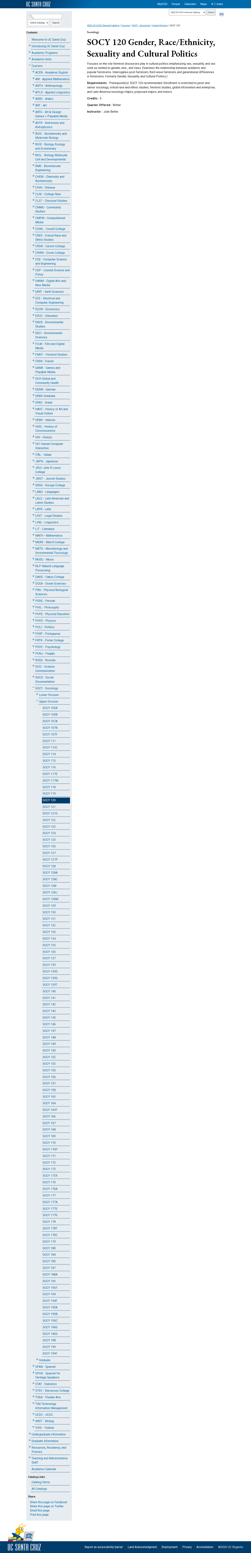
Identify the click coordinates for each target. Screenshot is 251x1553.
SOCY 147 (49, 1031)
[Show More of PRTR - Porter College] (33, 640)
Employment (170, 1547)
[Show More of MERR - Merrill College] (33, 541)
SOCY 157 (49, 1083)
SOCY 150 (49, 1050)
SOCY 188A (50, 1274)
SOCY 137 (49, 958)
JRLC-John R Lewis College (48, 470)
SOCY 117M (50, 780)
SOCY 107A (50, 721)
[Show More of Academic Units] (29, 58)
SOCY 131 (49, 918)
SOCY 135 (49, 945)
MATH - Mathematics (48, 535)
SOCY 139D (50, 971)
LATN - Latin (43, 509)
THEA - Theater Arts (48, 1397)
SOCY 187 (49, 1268)
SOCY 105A (50, 708)
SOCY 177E (50, 1208)
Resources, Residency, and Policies (49, 1450)
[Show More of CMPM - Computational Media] (33, 217)
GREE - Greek (43, 402)
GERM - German (45, 389)
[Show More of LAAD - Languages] (33, 491)
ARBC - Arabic (44, 99)
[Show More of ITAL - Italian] (33, 454)
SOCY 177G (50, 1215)
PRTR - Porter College (49, 640)
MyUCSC (162, 4)
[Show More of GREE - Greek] (33, 402)
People (176, 4)
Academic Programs (45, 53)
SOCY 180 (49, 1248)
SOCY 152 (49, 1057)
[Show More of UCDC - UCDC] (33, 1414)
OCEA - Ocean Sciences (50, 583)
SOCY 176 (49, 1182)
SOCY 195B (50, 1314)
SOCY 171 (49, 1156)
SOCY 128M (50, 899)
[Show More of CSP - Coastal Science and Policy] (33, 269)
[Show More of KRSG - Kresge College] (33, 484)
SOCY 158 (49, 1090)
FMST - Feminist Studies (51, 354)
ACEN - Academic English (51, 72)
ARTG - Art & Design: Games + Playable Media (51, 114)
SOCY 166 (49, 1116)
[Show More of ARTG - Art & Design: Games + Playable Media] (33, 111)
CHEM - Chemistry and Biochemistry (49, 179)
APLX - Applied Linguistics (52, 92)
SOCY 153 (49, 1063)
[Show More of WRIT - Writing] (33, 1420)
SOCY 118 (49, 787)
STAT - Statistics (46, 1384)
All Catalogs (39, 1489)
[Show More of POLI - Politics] (33, 626)
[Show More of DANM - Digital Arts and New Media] (33, 280)
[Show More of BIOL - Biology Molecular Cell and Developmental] (33, 154)
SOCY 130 (49, 912)
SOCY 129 (49, 905)
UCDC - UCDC (44, 1414)
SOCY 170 (49, 1142)
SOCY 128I (50, 886)
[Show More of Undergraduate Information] (29, 1434)
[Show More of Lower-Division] (37, 694)
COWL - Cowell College (50, 229)
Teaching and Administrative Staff (50, 1460)
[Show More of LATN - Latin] (33, 508)
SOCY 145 (49, 1017)
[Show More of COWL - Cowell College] (33, 228)
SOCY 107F (50, 734)
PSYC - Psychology (47, 647)
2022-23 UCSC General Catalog (103, 25)
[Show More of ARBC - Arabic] (33, 98)
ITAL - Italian (43, 454)
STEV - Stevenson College (52, 1390)
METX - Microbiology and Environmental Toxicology (51, 551)
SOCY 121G (50, 813)
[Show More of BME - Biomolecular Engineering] (33, 165)
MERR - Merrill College (50, 542)
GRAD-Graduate (45, 396)
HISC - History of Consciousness (46, 429)
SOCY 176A (50, 1189)
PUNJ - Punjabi (45, 653)
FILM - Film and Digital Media (49, 346)
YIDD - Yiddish (44, 1428)
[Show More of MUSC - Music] (33, 559)
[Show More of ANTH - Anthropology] (33, 85)
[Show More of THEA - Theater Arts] (33, 1396)
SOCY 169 (49, 1136)
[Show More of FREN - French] (33, 360)
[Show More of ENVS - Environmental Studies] (33, 321)
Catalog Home (41, 1482)
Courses (37, 66)
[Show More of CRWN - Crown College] (33, 252)
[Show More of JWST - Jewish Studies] (33, 478)
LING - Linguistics (46, 522)
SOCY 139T (50, 984)
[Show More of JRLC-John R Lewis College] (33, 467)
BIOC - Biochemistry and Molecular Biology (51, 136)
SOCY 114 (49, 754)
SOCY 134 (49, 938)
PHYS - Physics (45, 620)
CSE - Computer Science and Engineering (51, 261)
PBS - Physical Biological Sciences (51, 592)
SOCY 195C (50, 1320)
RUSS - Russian (45, 660)
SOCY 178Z (50, 1235)
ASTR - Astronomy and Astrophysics (49, 125)
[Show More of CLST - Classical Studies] (33, 200)
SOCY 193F (50, 1287)
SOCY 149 (49, 1044)
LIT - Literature (44, 529)
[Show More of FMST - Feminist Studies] (33, 354)
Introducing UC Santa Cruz (48, 46)
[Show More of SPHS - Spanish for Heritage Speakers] (33, 1373)
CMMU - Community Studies (48, 209)
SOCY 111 (49, 741)
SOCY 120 (49, 800)
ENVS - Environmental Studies (49, 324)
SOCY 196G (50, 1327)
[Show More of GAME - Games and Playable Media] (33, 367)
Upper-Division (48, 701)
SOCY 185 (49, 1261)
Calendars (190, 4)
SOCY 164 (49, 1103)
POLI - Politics (44, 627)
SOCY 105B (50, 714)
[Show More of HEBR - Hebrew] (33, 419)
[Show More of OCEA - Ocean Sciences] (33, 583)
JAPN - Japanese (46, 461)
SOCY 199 (49, 1347)
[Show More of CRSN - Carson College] (33, 245)
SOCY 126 (49, 846)
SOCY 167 (49, 1123)
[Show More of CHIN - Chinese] (33, 187)
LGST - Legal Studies (48, 515)
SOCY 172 (49, 1162)
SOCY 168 (49, 1129)
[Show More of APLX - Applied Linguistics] (33, 92)
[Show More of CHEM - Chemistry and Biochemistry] (33, 176)
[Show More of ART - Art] (33, 105)
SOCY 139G (50, 978)
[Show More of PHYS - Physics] (33, 620)
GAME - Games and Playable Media (47, 370)
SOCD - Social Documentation (45, 679)
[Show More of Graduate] (37, 1359)
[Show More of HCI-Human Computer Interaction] (33, 443)
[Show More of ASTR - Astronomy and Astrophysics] (33, 122)
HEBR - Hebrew (45, 420)
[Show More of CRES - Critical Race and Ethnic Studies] (33, 235)
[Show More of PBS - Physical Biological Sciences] (33, 589)
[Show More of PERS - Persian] (33, 600)
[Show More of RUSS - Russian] (33, 659)
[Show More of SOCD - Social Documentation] (33, 677)
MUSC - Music (44, 559)
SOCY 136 (49, 952)
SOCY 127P (50, 859)
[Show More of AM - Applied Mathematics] (33, 78)
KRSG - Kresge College (50, 485)
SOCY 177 (49, 1195)
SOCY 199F (50, 1353)
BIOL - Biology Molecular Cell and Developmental (51, 157)
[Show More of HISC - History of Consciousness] (33, 426)
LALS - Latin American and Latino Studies (52, 500)
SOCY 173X (50, 1175)
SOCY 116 (49, 767)
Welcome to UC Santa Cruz (49, 39)
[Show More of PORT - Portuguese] (33, 633)
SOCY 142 (49, 1004)
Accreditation (204, 1547)
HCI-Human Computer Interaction (49, 446)
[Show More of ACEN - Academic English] (33, 72)
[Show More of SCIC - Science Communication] (33, 666)
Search (56, 23)
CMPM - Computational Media (50, 220)
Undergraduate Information (49, 1434)
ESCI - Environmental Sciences (48, 335)
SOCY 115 (49, 760)
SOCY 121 (49, 807)
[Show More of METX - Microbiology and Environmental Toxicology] (33, 548)
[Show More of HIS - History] (33, 436)
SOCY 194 (49, 1294)
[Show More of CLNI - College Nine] (33, 193)
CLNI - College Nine (48, 194)
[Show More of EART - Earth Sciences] (33, 291)
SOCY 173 (49, 1169)
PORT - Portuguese (47, 633)
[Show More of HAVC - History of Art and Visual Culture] (33, 408)
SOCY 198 (49, 1340)
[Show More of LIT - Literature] (33, 528)
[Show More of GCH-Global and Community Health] (33, 378)
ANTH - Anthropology (48, 85)
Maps (203, 4)
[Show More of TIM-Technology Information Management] (33, 1403)
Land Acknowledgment (142, 1547)
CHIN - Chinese (45, 187)
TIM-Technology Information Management (51, 1406)
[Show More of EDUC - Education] (33, 315)
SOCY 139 (49, 965)
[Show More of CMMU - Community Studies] (33, 207)
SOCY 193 (49, 1281)
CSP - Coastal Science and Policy (52, 272)
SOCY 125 (49, 839)
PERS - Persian (45, 601)
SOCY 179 (49, 1241)
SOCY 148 (49, 1037)
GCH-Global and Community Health (47, 381)
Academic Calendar (44, 1469)
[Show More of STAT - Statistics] (33, 1383)
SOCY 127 (49, 853)
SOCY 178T (50, 1228)
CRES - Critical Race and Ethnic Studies (50, 237)
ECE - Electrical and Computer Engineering (49, 300)
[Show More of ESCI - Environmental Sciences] (33, 332)
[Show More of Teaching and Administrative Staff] (29, 1457)
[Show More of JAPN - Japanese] (33, 461)
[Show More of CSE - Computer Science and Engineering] (33, 259)
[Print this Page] (222, 14)
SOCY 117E (50, 774)
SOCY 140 (49, 991)
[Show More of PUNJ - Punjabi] (33, 653)
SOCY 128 (49, 866)
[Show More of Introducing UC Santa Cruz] (29, 45)
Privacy (187, 1547)
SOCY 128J (50, 892)
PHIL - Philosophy (47, 607)
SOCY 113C (50, 747)
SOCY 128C (50, 879)
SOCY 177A (50, 1202)
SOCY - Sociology (46, 688)
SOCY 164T (50, 1110)
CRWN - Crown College (50, 253)
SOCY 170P (50, 1149)
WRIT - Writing (44, 1421)
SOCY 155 (49, 1070)
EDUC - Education (46, 316)
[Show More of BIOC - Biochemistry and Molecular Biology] (33, 133)
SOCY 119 (49, 793)
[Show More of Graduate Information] (29, 1440)
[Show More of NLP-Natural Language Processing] (33, 565)
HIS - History (43, 437)
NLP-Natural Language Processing (49, 568)
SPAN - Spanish (45, 1366)
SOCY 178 (49, 1222)
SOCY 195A (50, 1307)
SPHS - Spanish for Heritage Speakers (47, 1375)
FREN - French (44, 361)
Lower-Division (49, 695)
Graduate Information (45, 1441)
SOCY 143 (49, 1011)
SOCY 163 (49, 1096)
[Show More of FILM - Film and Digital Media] (33, 343)
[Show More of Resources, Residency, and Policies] (29, 1447)
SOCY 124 (49, 833)
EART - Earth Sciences (49, 291)
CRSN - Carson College (50, 246)
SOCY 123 (49, 826)
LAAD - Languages (47, 492)
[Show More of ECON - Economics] (33, 308)
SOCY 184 (49, 1254)
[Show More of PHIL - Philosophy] (33, 607)
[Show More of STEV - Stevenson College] (33, 1390)
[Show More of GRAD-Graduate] (33, 395)
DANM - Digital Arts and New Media (50, 283)
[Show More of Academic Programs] (29, 52)
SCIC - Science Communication (45, 669)
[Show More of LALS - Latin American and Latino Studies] (33, 498)
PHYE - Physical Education (52, 614)
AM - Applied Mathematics (52, 79)
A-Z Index (217, 4)
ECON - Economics (47, 309)
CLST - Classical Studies (51, 201)
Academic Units (42, 59)
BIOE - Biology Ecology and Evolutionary (50, 146)
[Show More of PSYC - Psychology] (33, 646)
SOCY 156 (49, 1077)
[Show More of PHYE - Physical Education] (33, 613)
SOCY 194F (50, 1301)
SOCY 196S (50, 1334)
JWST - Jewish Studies (50, 478)
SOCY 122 (49, 820)
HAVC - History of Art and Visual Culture (51, 411)
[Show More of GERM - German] (33, 389)
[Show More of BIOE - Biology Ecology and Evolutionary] (33, 144)
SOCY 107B (50, 728)
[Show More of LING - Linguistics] (33, 522)
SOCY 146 (49, 1024)
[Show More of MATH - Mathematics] (33, 535)
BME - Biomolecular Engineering (48, 168)
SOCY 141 (49, 998)
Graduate (44, 1360)
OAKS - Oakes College (49, 577)
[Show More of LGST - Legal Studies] (33, 515)
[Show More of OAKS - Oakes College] (33, 576)
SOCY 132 (49, 925)
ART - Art (41, 105)
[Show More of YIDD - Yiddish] (33, 1427)
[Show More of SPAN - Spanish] (33, 1366)
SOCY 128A (50, 872)
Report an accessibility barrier (104, 1547)
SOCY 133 (49, 932)
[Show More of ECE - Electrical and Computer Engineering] (33, 298)
